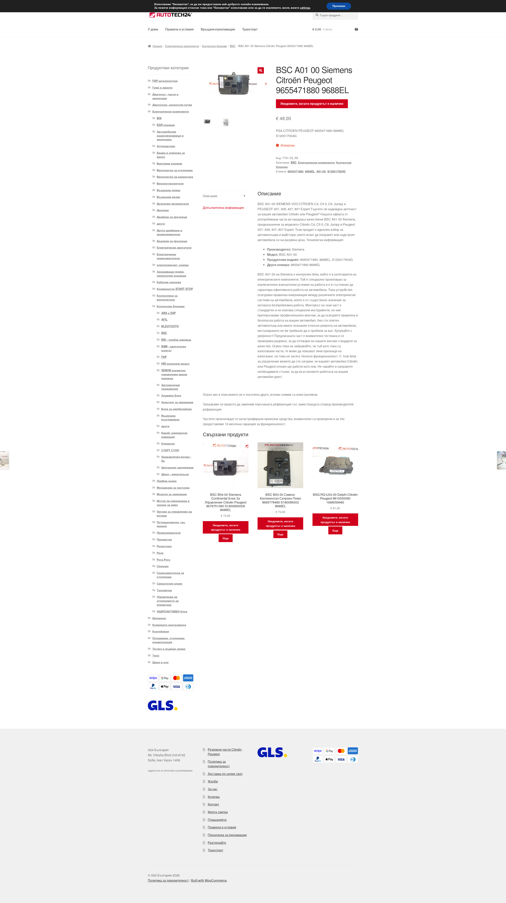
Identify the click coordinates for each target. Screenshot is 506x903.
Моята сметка (218, 812)
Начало (157, 46)
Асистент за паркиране (177, 402)
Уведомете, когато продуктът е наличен (311, 103)
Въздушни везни (168, 197)
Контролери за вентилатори (167, 297)
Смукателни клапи (169, 583)
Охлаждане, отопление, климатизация (168, 640)
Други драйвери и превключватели (169, 232)
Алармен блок (171, 395)
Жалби (213, 781)
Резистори (164, 546)
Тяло (155, 655)
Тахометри (164, 590)
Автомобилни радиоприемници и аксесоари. (170, 135)
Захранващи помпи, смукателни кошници (171, 273)
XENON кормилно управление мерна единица (174, 374)
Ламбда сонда (167, 481)
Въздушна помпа (168, 190)
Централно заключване (177, 467)
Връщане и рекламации (218, 29)
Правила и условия (179, 29)
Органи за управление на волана (174, 513)
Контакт (213, 804)
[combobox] (335, 15)
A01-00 (321, 171)
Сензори (163, 566)
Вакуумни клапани (169, 163)
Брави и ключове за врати (171, 155)
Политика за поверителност (219, 763)
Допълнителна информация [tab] (223, 207)
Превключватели (169, 533)
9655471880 (295, 171)
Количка (214, 796)
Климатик (168, 443)
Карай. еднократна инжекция (174, 435)
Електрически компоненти (182, 46)
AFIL (164, 319)
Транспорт (250, 29)
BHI (159, 118)
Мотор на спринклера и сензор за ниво (173, 503)
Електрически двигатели (174, 247)
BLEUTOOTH (170, 326)
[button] (261, 70)
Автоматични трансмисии (170, 387)
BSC (232, 46)
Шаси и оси (160, 662)
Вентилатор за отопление (175, 170)
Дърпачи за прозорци (172, 241)
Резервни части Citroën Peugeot (225, 751)
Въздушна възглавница (170, 417)
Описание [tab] (210, 196)
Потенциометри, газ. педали (171, 524)
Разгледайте (217, 842)
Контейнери (160, 631)
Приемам (338, 6)
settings (305, 8)
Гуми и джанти (162, 87)
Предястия (164, 539)
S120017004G (336, 171)
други (161, 223)
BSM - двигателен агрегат (173, 348)
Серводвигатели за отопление (170, 575)
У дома (153, 29)
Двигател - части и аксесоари (165, 96)
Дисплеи (163, 210)
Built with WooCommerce (209, 880)
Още (226, 538)
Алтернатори (166, 146)
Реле (160, 553)
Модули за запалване (172, 494)
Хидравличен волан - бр (176, 459)
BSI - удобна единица (176, 340)
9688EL (310, 171)
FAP (164, 357)
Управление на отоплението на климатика (168, 601)
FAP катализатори (165, 81)
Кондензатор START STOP (175, 289)
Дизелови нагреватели (173, 203)
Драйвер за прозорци (172, 217)
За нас (212, 789)
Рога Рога (163, 559)
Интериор (159, 618)
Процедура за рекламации (227, 835)
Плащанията (217, 819)
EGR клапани (166, 125)
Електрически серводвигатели (168, 256)
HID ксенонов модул (175, 363)
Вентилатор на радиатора (175, 177)
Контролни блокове (214, 46)
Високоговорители (170, 183)
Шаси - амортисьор (175, 474)
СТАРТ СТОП (170, 450)
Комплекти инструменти (169, 625)
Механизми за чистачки (173, 487)
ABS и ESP (168, 313)
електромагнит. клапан (173, 265)
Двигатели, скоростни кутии (172, 105)
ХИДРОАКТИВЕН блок (172, 611)
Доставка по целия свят (225, 773)
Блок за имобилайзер (176, 409)
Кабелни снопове (169, 282)
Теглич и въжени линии (168, 649)
